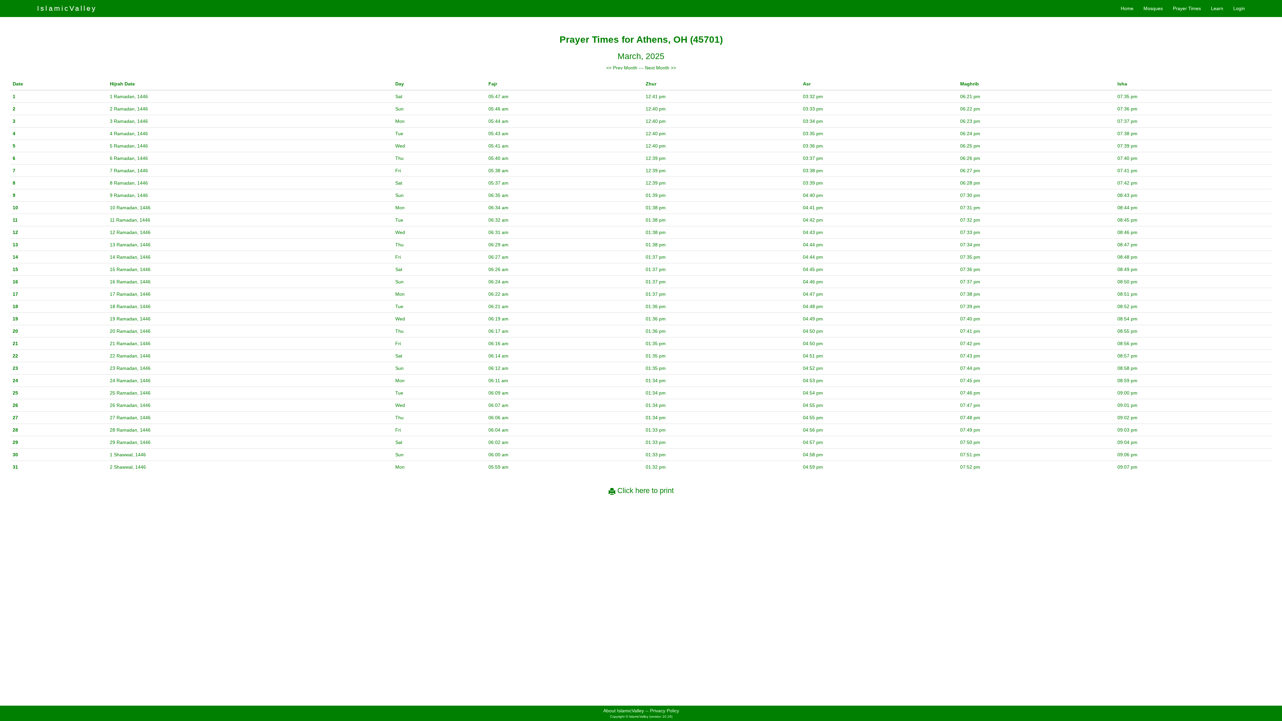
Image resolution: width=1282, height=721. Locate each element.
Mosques (1153, 8)
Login (1239, 8)
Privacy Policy (664, 710)
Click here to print (644, 490)
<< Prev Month (621, 67)
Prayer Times (1187, 8)
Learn (1217, 8)
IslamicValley (67, 8)
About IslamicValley (623, 710)
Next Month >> (660, 67)
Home (1127, 8)
